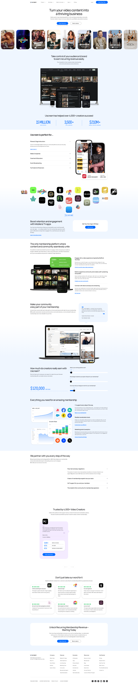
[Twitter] (92, 681)
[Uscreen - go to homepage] (33, 2)
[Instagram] (98, 681)
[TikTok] (104, 681)
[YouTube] (101, 681)
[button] (72, 567)
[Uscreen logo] (33, 655)
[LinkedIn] (107, 681)
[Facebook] (95, 681)
